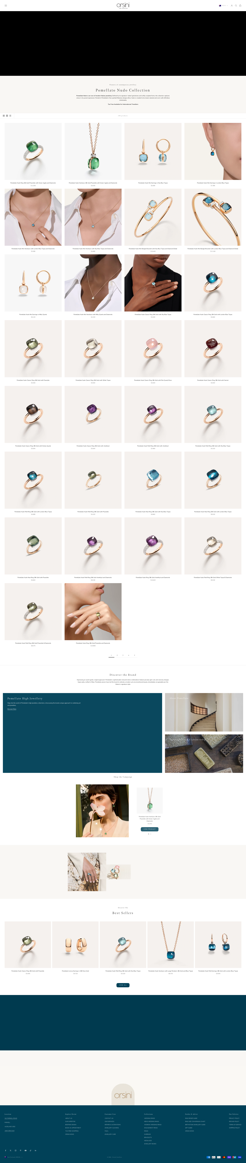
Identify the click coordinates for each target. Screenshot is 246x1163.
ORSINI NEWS (69, 1134)
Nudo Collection (147, 881)
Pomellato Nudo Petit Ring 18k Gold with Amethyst (153, 446)
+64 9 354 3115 (9, 1131)
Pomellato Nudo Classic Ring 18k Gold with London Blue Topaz (213, 314)
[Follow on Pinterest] (21, 1150)
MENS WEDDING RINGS (151, 1121)
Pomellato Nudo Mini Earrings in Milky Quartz (33, 314)
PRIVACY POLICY (234, 1118)
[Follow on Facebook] (6, 1150)
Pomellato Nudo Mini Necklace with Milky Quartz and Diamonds (93, 314)
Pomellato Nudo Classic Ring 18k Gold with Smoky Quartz (33, 446)
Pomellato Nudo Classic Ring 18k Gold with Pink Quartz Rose (153, 380)
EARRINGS (147, 1134)
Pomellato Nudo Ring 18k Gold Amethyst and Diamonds (153, 577)
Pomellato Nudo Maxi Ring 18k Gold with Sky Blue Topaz (153, 512)
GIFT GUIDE (188, 1128)
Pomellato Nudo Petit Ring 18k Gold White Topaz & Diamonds (213, 577)
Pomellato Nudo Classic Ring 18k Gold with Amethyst (93, 446)
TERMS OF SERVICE (235, 1125)
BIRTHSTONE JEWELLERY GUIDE (195, 1125)
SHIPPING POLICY (234, 1128)
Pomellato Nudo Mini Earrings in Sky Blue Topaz (153, 183)
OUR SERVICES (109, 1121)
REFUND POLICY (234, 1121)
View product (150, 829)
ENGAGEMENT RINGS (151, 1128)
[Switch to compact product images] (10, 115)
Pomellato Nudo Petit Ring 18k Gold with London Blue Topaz (33, 512)
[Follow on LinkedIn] (36, 1150)
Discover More (11, 709)
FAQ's (106, 1131)
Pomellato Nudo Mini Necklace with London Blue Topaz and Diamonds (33, 249)
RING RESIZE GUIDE (191, 1118)
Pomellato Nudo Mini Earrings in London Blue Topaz (213, 183)
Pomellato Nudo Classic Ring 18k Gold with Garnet (212, 380)
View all (123, 985)
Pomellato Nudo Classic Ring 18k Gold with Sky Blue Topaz (153, 314)
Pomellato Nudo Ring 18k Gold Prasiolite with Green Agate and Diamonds (33, 183)
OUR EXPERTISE (70, 1121)
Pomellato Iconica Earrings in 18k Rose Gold (75, 971)
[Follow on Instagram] (16, 1150)
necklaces (164, 875)
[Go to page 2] (134, 655)
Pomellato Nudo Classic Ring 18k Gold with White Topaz (93, 380)
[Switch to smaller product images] (7, 115)
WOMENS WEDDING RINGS (152, 1125)
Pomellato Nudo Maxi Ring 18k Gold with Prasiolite (33, 577)
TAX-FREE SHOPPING (72, 1131)
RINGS (146, 1131)
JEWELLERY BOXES (150, 1144)
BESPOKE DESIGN (70, 1125)
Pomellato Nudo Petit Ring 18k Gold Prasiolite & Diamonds (33, 643)
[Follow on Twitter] (11, 1150)
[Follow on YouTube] (26, 1150)
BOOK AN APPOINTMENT (73, 1128)
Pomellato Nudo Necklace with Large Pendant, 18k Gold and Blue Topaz (170, 971)
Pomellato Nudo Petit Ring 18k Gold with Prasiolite (93, 512)
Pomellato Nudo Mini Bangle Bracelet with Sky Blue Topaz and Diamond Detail (153, 249)
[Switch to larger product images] (4, 115)
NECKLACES (148, 1141)
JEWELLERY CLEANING (112, 1128)
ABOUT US (68, 1118)
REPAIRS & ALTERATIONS (113, 1125)
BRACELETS (148, 1137)
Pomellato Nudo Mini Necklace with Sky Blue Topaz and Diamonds (93, 249)
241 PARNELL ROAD (11, 1118)
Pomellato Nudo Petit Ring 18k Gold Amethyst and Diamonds (93, 577)
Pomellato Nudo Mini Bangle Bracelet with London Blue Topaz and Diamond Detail (213, 249)
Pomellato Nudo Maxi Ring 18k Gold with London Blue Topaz (212, 512)
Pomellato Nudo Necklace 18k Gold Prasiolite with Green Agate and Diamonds (93, 183)
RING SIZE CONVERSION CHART (195, 1121)
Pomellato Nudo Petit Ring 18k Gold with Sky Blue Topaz (212, 446)
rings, (143, 875)
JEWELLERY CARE (110, 1134)
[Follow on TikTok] (31, 1150)
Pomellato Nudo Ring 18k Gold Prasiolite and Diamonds (93, 643)
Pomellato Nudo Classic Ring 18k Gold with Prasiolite (33, 380)
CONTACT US (109, 1118)
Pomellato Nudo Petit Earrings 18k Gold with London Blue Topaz (218, 971)
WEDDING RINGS (149, 1118)
